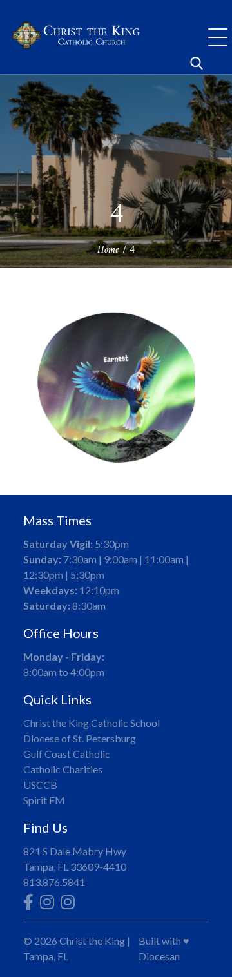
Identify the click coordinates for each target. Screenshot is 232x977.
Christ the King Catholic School (91, 723)
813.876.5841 (54, 882)
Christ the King (92, 940)
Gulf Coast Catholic (66, 754)
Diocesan (159, 956)
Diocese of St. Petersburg (79, 738)
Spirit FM (44, 800)
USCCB (40, 785)
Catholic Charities (62, 769)
